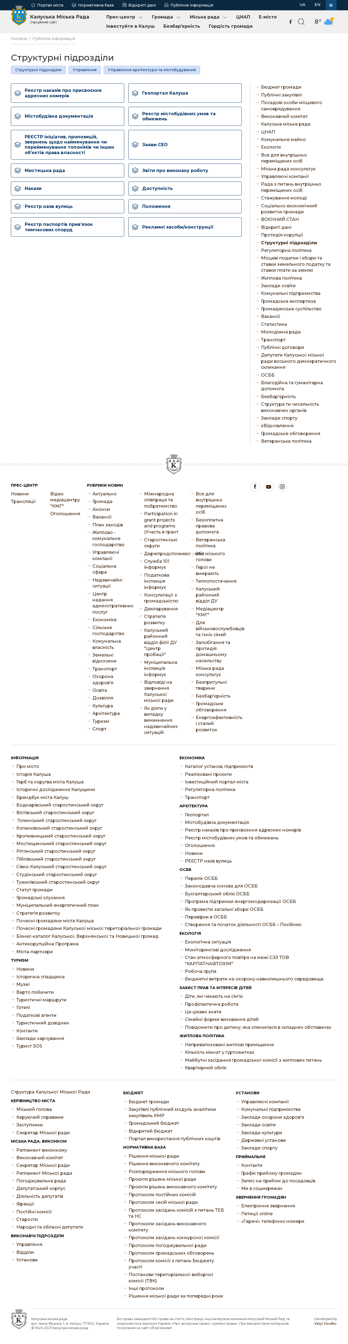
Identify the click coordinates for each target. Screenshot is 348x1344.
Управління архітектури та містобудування (152, 69)
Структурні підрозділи (38, 69)
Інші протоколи (146, 1288)
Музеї (23, 984)
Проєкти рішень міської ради (162, 1179)
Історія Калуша (33, 774)
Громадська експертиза (288, 301)
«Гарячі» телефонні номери (272, 1221)
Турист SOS (29, 1046)
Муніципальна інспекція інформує (160, 668)
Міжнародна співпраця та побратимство (160, 500)
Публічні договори (282, 347)
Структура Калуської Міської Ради (50, 1092)
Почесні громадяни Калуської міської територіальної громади (89, 928)
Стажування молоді (284, 198)
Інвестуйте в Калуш (130, 26)
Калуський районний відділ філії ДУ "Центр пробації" (160, 642)
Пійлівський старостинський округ (56, 859)
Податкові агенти (36, 1015)
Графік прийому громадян (271, 1173)
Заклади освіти (278, 285)
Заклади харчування (40, 1038)
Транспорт (273, 339)
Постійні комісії (34, 1211)
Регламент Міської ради (44, 1173)
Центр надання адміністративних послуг (110, 603)
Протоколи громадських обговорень (171, 1253)
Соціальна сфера (104, 569)
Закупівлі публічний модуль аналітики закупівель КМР (172, 1112)
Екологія (271, 147)
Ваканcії (270, 316)
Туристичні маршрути (41, 999)
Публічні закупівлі (281, 95)
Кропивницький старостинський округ (60, 836)
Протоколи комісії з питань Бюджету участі (171, 1263)
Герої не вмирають (207, 570)
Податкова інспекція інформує (156, 581)
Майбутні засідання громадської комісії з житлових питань (253, 1060)
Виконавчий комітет (284, 116)
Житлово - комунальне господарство (108, 538)
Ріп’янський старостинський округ (55, 851)
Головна (19, 38)
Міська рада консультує (288, 168)
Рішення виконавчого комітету (164, 1163)
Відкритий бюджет (151, 1131)
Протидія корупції (282, 234)
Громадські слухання (40, 897)
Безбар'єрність (181, 26)
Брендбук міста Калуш (42, 797)
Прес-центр (120, 17)
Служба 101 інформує (156, 564)
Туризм (100, 721)
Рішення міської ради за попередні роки (176, 1296)
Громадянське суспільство (291, 308)
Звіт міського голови (210, 556)
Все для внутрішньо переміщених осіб (284, 158)
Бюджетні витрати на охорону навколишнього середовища (254, 979)
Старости (27, 1219)
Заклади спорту (279, 418)
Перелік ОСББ (201, 878)
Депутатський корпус (41, 1188)
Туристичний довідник (42, 1023)
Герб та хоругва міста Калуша (50, 781)
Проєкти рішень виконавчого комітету (173, 1186)
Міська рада (204, 17)
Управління (85, 69)
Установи (27, 1259)
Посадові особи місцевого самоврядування (291, 105)
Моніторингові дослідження (218, 949)
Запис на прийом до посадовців (278, 1180)
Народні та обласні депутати (49, 1227)
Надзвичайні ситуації (107, 583)
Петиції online (257, 1213)
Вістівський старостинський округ (55, 812)
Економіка (104, 619)
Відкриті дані (142, 5)
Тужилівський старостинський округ (58, 882)
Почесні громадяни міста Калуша (55, 920)
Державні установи (263, 1140)
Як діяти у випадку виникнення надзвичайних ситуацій (161, 720)
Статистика (274, 324)
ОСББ (268, 375)
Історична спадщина (40, 976)
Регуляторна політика (286, 250)
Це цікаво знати (203, 1011)
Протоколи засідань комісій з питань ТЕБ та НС (176, 1213)
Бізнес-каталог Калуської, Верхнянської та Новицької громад (87, 936)
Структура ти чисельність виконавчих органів (290, 407)
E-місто (268, 17)
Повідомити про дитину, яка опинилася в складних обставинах (258, 1027)
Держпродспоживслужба (161, 553)
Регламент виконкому (41, 1150)
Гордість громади (231, 26)
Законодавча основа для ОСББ (221, 886)
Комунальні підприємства (291, 293)
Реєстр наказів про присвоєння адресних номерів (243, 830)
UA (302, 4)
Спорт (99, 729)
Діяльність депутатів (39, 1196)
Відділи (25, 1252)
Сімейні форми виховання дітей (222, 1019)
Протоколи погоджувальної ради (168, 1245)
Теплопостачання (213, 581)
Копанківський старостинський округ (59, 828)
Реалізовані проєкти (208, 774)
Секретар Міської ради (43, 1132)
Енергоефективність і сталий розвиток (213, 723)
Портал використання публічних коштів (174, 1138)
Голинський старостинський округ (56, 820)
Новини (20, 493)
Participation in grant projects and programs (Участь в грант (161, 523)
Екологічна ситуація (208, 942)
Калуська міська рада (285, 124)
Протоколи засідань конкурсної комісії (174, 1237)
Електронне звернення (268, 1205)
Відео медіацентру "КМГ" (64, 500)
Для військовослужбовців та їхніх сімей (213, 628)
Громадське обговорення (290, 433)
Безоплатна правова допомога (209, 526)
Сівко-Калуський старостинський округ (61, 866)
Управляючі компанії (285, 176)
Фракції (25, 1204)
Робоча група (200, 971)
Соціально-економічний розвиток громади (289, 208)
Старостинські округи (160, 542)
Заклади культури (261, 1132)
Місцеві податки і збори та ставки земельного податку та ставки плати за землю (296, 264)
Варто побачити (35, 992)
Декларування (161, 608)
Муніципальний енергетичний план (57, 905)
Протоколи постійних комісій (162, 1194)
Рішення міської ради (154, 1156)
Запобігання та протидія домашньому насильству (213, 651)
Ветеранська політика (286, 441)
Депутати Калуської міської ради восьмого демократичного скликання (298, 361)
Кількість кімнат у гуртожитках (219, 1052)
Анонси (101, 509)
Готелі (23, 1007)
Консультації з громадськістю (161, 598)
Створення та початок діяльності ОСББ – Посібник (243, 924)
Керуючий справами (40, 1117)
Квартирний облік (205, 1067)
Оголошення (64, 513)
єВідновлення (277, 425)
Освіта (99, 690)
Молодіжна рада (281, 332)
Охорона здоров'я (102, 679)
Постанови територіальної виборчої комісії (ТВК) (171, 1277)
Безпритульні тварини (211, 685)
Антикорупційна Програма (47, 943)
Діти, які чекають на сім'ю (214, 996)
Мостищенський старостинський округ (61, 843)
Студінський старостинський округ (56, 874)
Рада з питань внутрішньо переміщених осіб (291, 187)
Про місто (27, 766)
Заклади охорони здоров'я (272, 1117)
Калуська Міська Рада (59, 19)
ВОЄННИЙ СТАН (280, 219)
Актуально (104, 493)
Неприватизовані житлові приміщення (229, 1044)
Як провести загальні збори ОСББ (224, 909)
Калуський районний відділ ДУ (208, 595)
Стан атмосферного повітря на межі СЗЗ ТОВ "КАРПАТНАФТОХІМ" (237, 960)
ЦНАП (243, 17)
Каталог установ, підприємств (219, 766)
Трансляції (23, 501)
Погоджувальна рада (41, 1180)
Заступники (29, 1124)
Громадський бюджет (154, 1123)
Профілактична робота (211, 1004)
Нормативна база (96, 5)
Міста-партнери (34, 951)
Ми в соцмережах (261, 1188)
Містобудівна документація (217, 822)
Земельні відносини (104, 658)
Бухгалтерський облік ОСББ (217, 893)
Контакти (27, 1030)
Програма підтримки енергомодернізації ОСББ (240, 901)
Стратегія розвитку (155, 619)
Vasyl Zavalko (325, 1323)
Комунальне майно (283, 139)
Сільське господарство (108, 630)
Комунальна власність (106, 644)
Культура (102, 705)
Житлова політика (281, 278)
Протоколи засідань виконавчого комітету (167, 1226)
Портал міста (50, 5)
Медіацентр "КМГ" (210, 611)
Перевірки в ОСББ (206, 917)
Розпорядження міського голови (167, 1171)
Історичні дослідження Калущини (55, 789)
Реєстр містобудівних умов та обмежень (232, 837)
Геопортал (197, 814)
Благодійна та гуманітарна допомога (292, 385)
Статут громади (34, 889)
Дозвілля (102, 698)
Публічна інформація (191, 5)
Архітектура (106, 713)
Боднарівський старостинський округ (60, 805)
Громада (162, 17)
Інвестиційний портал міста (216, 781)
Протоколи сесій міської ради (163, 1202)
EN (318, 4)
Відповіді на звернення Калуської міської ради (159, 691)
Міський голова (34, 1109)
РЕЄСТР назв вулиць (208, 861)
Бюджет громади (281, 87)
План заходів (107, 524)
